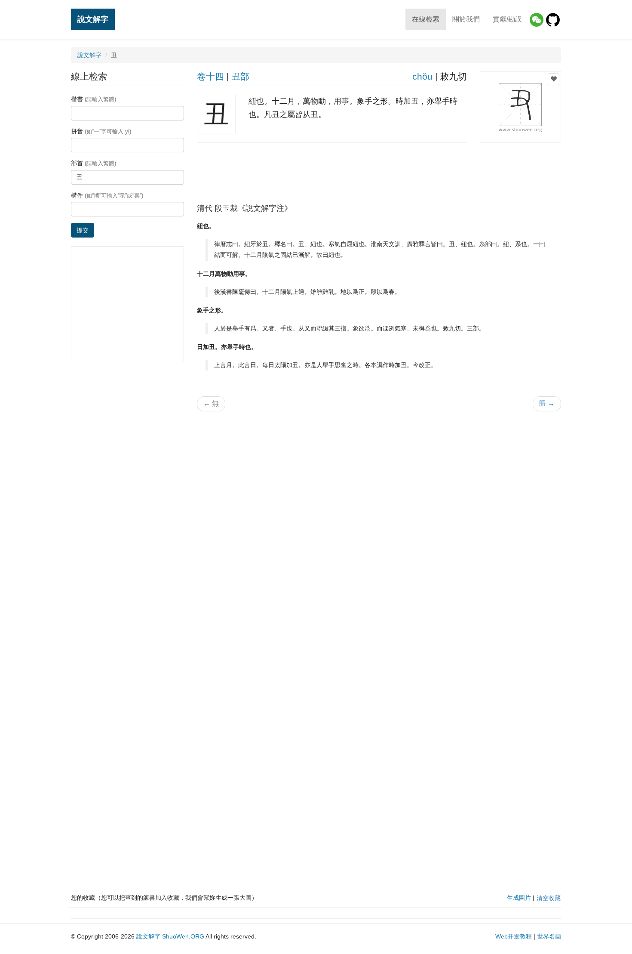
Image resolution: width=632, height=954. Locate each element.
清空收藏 (549, 898)
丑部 (240, 76)
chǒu (422, 76)
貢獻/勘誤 (507, 19)
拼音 (101, 131)
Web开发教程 (513, 936)
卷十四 (210, 76)
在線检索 (425, 19)
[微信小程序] (536, 20)
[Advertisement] (378, 170)
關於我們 (466, 19)
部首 (93, 163)
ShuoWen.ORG (183, 936)
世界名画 (549, 936)
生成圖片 (519, 897)
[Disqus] (379, 527)
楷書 (93, 99)
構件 (107, 195)
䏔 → (547, 403)
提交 (83, 230)
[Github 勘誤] (553, 20)
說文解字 (92, 19)
